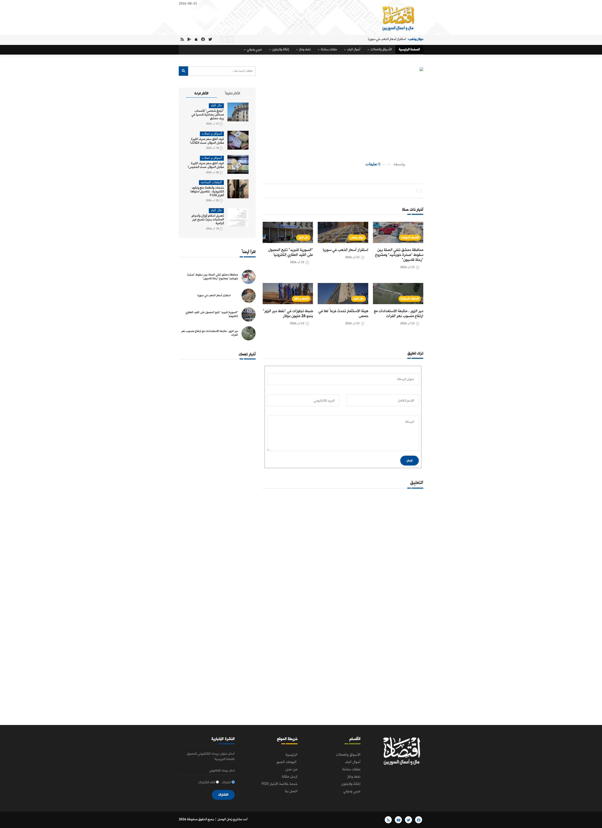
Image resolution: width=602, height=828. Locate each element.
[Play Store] (189, 40)
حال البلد (303, 237)
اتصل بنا (291, 791)
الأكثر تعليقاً (232, 93)
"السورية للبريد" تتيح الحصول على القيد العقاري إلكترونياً (373, 39)
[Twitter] (210, 40)
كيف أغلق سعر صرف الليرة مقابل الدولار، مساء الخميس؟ (206, 165)
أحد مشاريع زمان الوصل (232, 819)
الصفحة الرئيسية (409, 49)
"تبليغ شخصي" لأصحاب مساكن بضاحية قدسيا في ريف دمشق (207, 114)
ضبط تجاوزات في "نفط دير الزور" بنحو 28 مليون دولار (288, 313)
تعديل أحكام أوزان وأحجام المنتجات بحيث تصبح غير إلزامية (208, 219)
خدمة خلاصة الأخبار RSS (279, 784)
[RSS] (182, 40)
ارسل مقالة (289, 776)
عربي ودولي (254, 49)
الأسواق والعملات (381, 49)
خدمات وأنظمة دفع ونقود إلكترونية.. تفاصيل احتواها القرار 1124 (207, 191)
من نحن (291, 769)
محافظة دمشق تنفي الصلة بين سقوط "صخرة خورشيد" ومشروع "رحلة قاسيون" (399, 255)
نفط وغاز (304, 49)
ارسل (409, 460)
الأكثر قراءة (201, 93)
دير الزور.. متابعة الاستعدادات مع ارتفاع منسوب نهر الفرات (398, 313)
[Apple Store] (196, 40)
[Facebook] (203, 40)
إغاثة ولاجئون (280, 49)
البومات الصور (286, 762)
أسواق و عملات (212, 133)
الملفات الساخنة (409, 298)
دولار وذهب (357, 237)
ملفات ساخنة (328, 49)
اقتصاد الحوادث (410, 237)
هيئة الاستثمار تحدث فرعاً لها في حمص (343, 313)
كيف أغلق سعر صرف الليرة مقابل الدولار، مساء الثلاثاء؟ (207, 141)
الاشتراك (223, 794)
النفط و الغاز (301, 298)
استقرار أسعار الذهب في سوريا (345, 250)
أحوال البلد (353, 49)
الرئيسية (291, 755)
